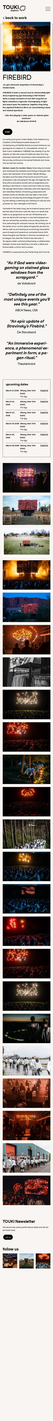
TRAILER (7, 132)
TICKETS (44, 390)
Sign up (8, 1237)
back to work (16, 18)
